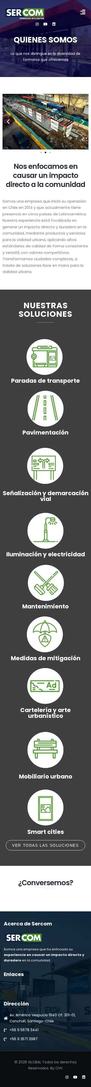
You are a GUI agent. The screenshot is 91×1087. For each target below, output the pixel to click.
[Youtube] (45, 24)
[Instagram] (37, 24)
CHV (59, 1068)
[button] (83, 12)
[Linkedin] (53, 24)
